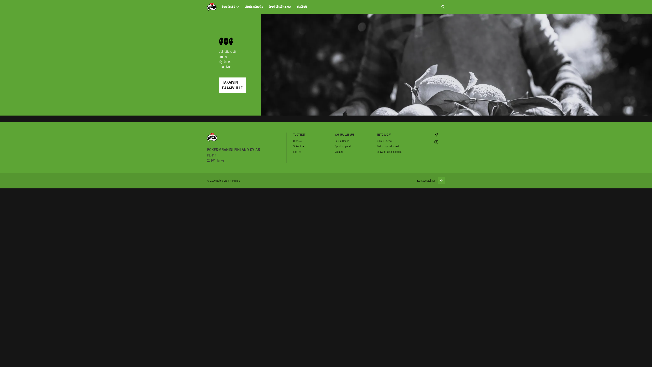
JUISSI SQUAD (254, 7)
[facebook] (436, 135)
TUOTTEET (228, 7)
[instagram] (436, 142)
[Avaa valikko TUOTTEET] (238, 7)
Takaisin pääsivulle (232, 85)
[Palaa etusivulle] (211, 7)
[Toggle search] (443, 7)
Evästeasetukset (425, 180)
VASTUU (302, 7)
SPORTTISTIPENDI (280, 7)
